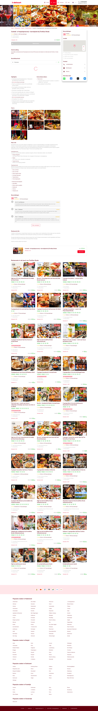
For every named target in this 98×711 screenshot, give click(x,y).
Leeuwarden (51, 606)
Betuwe (14, 622)
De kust (14, 659)
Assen (14, 617)
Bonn (14, 675)
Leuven (50, 643)
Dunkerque (33, 687)
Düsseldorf (33, 671)
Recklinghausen (70, 675)
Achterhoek (15, 601)
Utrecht (68, 613)
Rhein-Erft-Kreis (70, 678)
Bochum (14, 673)
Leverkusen (51, 673)
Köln (50, 671)
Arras (14, 689)
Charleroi (15, 657)
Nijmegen (51, 615)
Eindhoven (33, 615)
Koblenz (50, 666)
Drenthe (32, 610)
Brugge (14, 650)
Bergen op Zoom (16, 620)
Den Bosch (15, 633)
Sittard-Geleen (70, 604)
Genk (32, 643)
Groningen (33, 629)
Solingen (14, 680)
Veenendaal (69, 617)
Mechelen (51, 650)
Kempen (32, 654)
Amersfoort (15, 608)
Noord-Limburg (52, 620)
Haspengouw (33, 650)
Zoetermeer (69, 633)
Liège (50, 645)
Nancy (50, 689)
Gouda (32, 624)
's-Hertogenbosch (71, 601)
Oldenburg (69, 671)
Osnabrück (69, 673)
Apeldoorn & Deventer (17, 613)
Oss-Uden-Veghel (52, 624)
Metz (50, 687)
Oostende (51, 659)
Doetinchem (33, 606)
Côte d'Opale (15, 694)
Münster (69, 668)
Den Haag (15, 636)
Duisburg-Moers (34, 666)
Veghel (68, 620)
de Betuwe (15, 629)
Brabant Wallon (16, 647)
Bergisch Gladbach (16, 671)
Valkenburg (69, 615)
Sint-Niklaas (69, 647)
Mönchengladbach (71, 666)
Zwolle (68, 636)
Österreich (15, 701)
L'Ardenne (33, 659)
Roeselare (69, 645)
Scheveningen (52, 636)
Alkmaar (14, 604)
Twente (68, 608)
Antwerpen (15, 645)
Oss (50, 622)
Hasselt (32, 652)
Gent (32, 645)
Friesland (33, 622)
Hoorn (50, 604)
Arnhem (14, 615)
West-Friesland (70, 626)
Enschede (33, 617)
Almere (14, 606)
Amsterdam (15, 610)
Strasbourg (69, 689)
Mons (50, 652)
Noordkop (51, 617)
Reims (50, 694)
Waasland (69, 654)
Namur (50, 654)
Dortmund (15, 678)
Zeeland (68, 631)
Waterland (69, 624)
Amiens (14, 687)
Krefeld (50, 668)
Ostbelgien (69, 643)
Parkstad (51, 626)
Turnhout (69, 650)
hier (14, 82)
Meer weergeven (35, 225)
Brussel (14, 652)
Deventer (33, 604)
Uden (68, 610)
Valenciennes (70, 692)
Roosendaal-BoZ (52, 631)
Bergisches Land (16, 668)
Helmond (33, 636)
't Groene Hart (34, 626)
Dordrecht (33, 608)
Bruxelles (15, 654)
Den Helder (33, 601)
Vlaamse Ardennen (71, 652)
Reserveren (81, 251)
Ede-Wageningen (34, 613)
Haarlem (32, 631)
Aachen (14, 666)
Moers (50, 675)
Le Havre (33, 692)
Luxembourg (51, 647)
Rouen (68, 687)
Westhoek (69, 659)
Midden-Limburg (52, 613)
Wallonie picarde (70, 657)
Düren (32, 668)
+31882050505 (73, 708)
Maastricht (51, 610)
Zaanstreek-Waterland (71, 629)
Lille (32, 694)
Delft (14, 631)
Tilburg (68, 606)
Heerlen (32, 633)
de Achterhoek (16, 626)
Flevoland (33, 620)
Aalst (14, 643)
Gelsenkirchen (34, 675)
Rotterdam (51, 633)
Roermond (51, 629)
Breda (14, 624)
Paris (50, 692)
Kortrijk (32, 657)
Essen (32, 673)
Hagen (32, 678)
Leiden (50, 608)
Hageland (33, 647)
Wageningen (69, 622)
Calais (14, 692)
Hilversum (51, 601)
